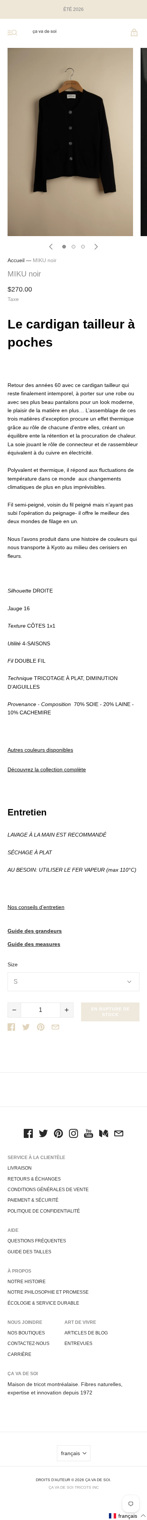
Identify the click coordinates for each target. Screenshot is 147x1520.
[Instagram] (73, 1134)
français (70, 1453)
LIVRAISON (20, 1168)
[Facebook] (28, 1134)
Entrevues (78, 1343)
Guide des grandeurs (35, 931)
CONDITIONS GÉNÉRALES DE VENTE (48, 1189)
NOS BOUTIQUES (26, 1333)
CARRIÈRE (19, 1354)
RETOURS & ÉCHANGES (34, 1179)
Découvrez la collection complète (47, 769)
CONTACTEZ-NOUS (28, 1343)
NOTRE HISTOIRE (27, 1281)
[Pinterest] (58, 1134)
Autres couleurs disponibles (40, 750)
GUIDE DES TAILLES (29, 1251)
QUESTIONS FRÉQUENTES (37, 1241)
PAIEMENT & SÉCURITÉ (33, 1200)
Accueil (16, 260)
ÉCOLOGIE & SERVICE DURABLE (43, 1303)
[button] (127, 1515)
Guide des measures (34, 944)
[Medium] (103, 1134)
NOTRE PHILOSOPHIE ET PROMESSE (48, 1292)
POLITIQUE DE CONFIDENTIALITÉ (44, 1211)
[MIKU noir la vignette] (64, 247)
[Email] (118, 1134)
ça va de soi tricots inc (74, 1487)
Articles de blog (86, 1333)
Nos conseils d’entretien (36, 907)
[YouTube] (88, 1134)
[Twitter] (43, 1134)
